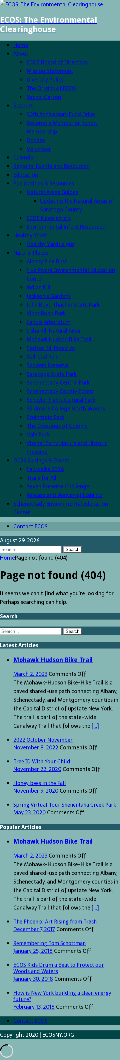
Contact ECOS (30, 526)
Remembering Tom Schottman (49, 943)
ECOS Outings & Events (41, 460)
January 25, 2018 (33, 950)
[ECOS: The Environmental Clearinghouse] (51, 4)
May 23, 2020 (29, 812)
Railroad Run (42, 356)
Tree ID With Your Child (41, 761)
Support (23, 105)
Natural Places (30, 252)
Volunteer (39, 148)
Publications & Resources (43, 183)
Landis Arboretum (49, 322)
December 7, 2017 (34, 929)
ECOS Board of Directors (57, 62)
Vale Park (38, 434)
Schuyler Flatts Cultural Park (61, 400)
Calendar (24, 157)
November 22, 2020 (37, 769)
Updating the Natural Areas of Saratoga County (77, 205)
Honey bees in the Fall (39, 783)
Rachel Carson (44, 97)
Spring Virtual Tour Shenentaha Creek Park (64, 805)
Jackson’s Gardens (49, 296)
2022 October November (43, 740)
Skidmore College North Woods (66, 408)
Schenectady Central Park (58, 382)
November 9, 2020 (35, 790)
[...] (95, 725)
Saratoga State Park (52, 374)
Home (20, 45)
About (20, 53)
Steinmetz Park (45, 417)
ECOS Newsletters (49, 218)
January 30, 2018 (33, 978)
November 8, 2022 (35, 747)
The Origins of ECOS (51, 88)
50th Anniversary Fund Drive (61, 114)
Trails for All (41, 477)
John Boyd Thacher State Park (63, 304)
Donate (36, 140)
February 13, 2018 (34, 1006)
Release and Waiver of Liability (64, 495)
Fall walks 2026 (45, 469)
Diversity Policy (45, 79)
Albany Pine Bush (47, 261)
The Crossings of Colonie (57, 425)
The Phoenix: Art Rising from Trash (55, 922)
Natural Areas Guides (52, 192)
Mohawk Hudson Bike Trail (59, 339)
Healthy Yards (30, 235)
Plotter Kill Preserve (51, 348)
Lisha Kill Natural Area (53, 330)
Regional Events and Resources (51, 166)
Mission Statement (50, 71)
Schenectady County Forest (60, 391)
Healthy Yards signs (50, 244)
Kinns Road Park (46, 313)
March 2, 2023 (30, 673)
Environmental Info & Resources (66, 226)
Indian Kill (38, 287)
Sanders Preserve (48, 365)
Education (25, 174)
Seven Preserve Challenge (58, 486)
